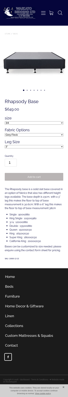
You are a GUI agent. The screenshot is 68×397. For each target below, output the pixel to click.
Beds (15, 33)
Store (7, 33)
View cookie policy (43, 393)
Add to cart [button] (34, 176)
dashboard (24, 379)
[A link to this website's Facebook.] (8, 357)
